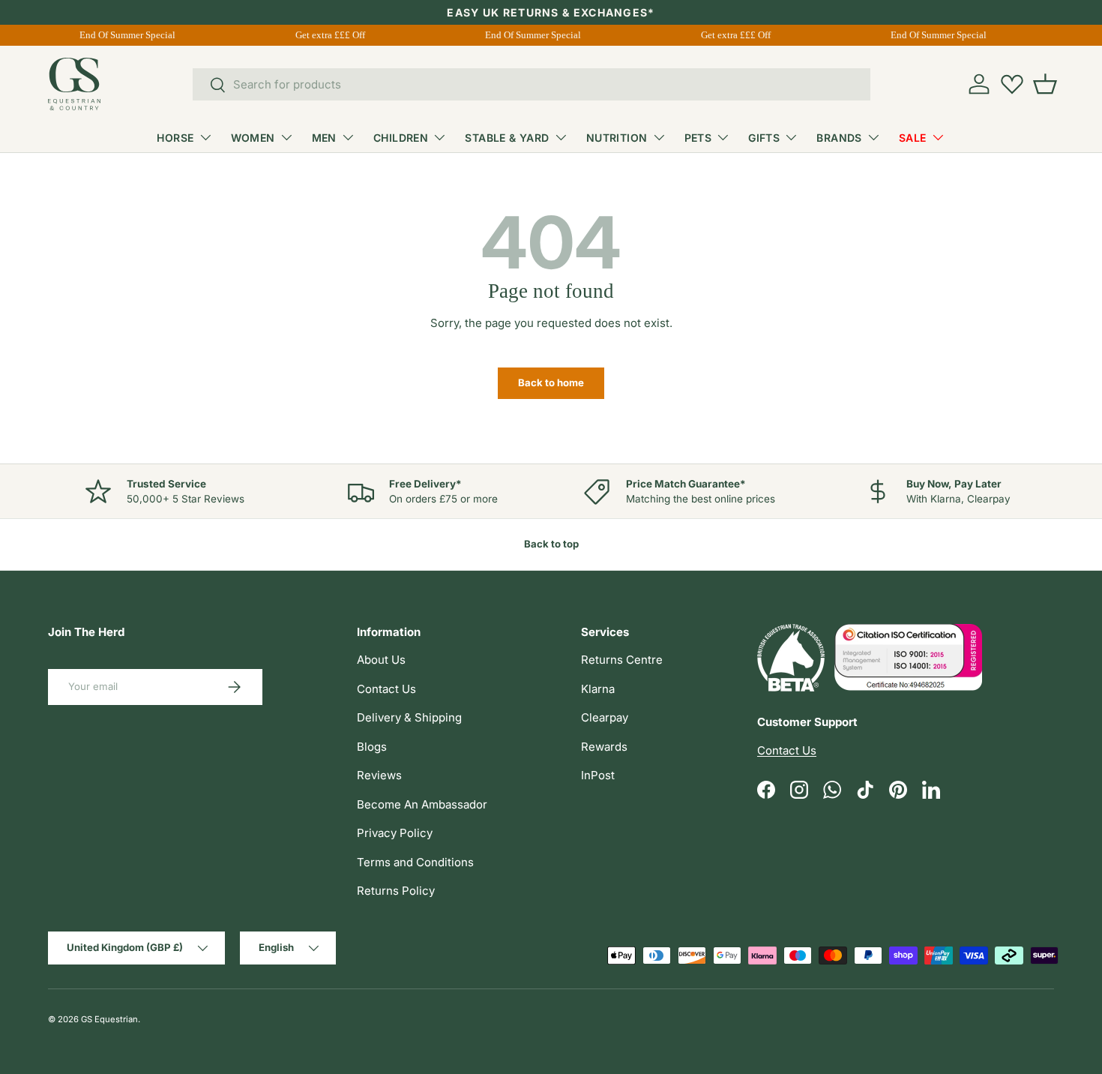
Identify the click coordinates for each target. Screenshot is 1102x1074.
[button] (1045, 84)
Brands (839, 137)
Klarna (598, 689)
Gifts (764, 137)
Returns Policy (396, 891)
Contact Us (386, 689)
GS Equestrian (109, 1019)
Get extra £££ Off (329, 34)
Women (253, 137)
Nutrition (617, 137)
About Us (381, 659)
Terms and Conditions (415, 862)
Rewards (604, 747)
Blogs (372, 747)
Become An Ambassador (422, 804)
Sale (913, 137)
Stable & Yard (507, 137)
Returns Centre (622, 659)
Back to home (551, 382)
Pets (698, 137)
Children (400, 137)
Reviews (379, 775)
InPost (598, 775)
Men (324, 137)
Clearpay (604, 717)
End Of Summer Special (126, 34)
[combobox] (531, 84)
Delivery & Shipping (409, 717)
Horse (175, 137)
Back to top (551, 544)
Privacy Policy (395, 833)
